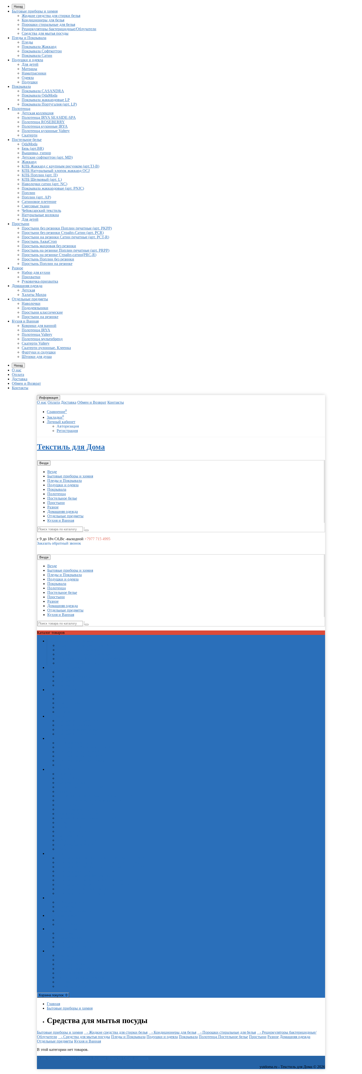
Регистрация (67, 431)
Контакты (20, 388)
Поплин (28, 193)
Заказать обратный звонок (59, 543)
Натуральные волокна (40, 215)
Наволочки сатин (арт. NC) (44, 184)
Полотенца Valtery (37, 334)
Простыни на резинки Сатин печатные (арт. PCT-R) (65, 237)
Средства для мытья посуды (45, 33)
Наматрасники (34, 73)
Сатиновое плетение (39, 201)
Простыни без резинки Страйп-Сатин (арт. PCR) (63, 232)
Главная (53, 1004)
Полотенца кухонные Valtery (46, 131)
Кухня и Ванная (25, 321)
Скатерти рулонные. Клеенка (46, 348)
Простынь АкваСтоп (39, 241)
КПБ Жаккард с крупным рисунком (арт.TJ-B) (60, 166)
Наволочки (31, 303)
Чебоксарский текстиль (41, 210)
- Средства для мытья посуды (84, 1037)
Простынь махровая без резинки (49, 246)
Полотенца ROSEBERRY (43, 122)
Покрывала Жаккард (39, 47)
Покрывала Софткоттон (42, 51)
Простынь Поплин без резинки (48, 259)
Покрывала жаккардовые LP (46, 100)
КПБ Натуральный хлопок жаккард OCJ (56, 171)
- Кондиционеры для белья (172, 1032)
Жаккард (29, 162)
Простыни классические (42, 312)
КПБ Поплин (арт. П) (40, 175)
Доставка (19, 379)
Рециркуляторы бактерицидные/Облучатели (59, 29)
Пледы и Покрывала (29, 38)
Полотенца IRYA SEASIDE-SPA (49, 117)
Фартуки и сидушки (39, 352)
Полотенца (21, 109)
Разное (17, 268)
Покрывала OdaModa (39, 95)
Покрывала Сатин (37, 55)
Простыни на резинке (40, 317)
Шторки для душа (37, 356)
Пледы (27, 42)
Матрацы (29, 69)
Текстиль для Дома (71, 446)
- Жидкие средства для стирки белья (116, 1032)
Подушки (30, 82)
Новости (114, 1058)
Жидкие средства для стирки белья (51, 16)
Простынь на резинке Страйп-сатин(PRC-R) (59, 255)
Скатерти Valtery (35, 343)
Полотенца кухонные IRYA (45, 126)
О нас (16, 370)
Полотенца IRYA (36, 330)
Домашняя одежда (27, 286)
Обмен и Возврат (26, 383)
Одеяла (28, 78)
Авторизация (68, 426)
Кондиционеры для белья (43, 20)
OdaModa (29, 144)
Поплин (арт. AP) (36, 197)
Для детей (30, 64)
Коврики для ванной (39, 325)
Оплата (18, 374)
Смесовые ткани (35, 206)
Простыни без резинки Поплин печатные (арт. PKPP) (67, 228)
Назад (18, 6)
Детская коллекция (37, 113)
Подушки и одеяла (27, 60)
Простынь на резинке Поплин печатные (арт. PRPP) (65, 250)
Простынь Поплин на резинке (47, 263)
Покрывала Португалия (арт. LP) (49, 104)
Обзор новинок (136, 1058)
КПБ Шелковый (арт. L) (42, 179)
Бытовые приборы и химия (35, 11)
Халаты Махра (34, 294)
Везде (52, 472)
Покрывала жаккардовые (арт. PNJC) (53, 188)
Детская (28, 290)
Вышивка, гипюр (36, 153)
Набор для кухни (36, 272)
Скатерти (29, 135)
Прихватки (31, 277)
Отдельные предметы (30, 299)
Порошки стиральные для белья (48, 24)
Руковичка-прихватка (40, 281)
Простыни (20, 224)
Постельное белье (27, 140)
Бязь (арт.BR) (33, 148)
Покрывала (21, 86)
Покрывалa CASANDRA (43, 91)
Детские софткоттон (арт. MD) (47, 157)
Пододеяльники (35, 308)
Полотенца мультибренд (42, 339)
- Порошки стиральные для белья (226, 1032)
